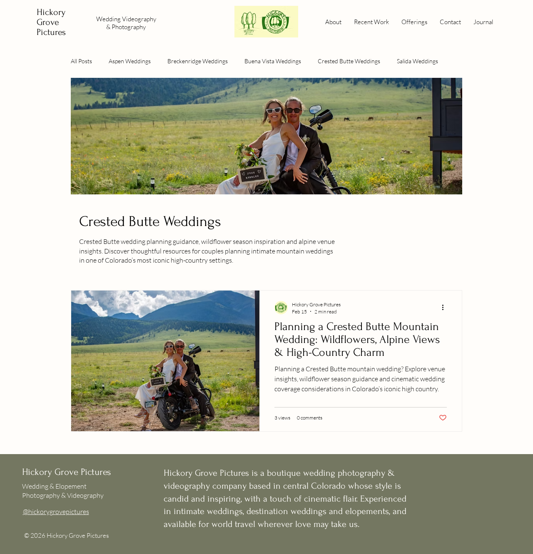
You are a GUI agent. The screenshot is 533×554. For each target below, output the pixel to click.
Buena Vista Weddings (272, 61)
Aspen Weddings (130, 61)
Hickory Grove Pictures (51, 22)
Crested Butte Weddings (349, 61)
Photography (129, 27)
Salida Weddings (417, 61)
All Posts (81, 61)
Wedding (109, 19)
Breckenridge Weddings (197, 61)
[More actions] (446, 308)
